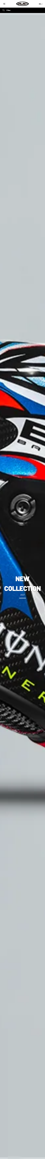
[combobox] (41, 4)
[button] (4, 4)
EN (40, 4)
